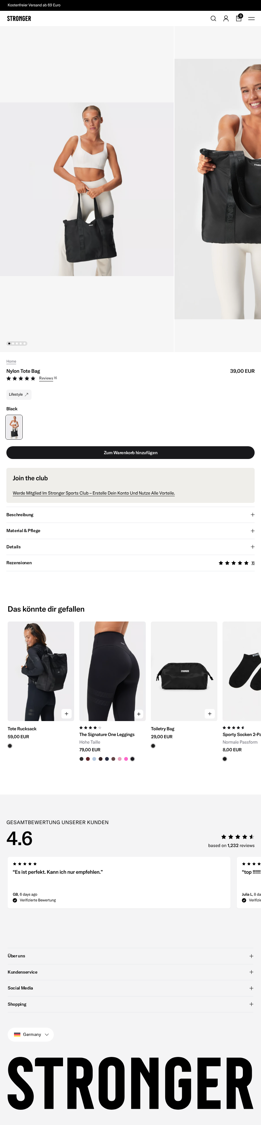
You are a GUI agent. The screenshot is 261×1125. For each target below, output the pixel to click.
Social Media (20, 988)
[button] (130, 379)
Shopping (17, 1004)
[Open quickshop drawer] (138, 714)
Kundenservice (22, 972)
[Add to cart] (66, 714)
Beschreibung (19, 514)
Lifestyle (16, 394)
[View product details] (41, 734)
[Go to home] (19, 18)
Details (13, 547)
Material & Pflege (23, 530)
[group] (41, 692)
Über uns (16, 956)
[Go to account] (226, 18)
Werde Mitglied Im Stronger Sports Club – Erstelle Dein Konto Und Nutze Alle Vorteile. (94, 493)
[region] (130, 692)
